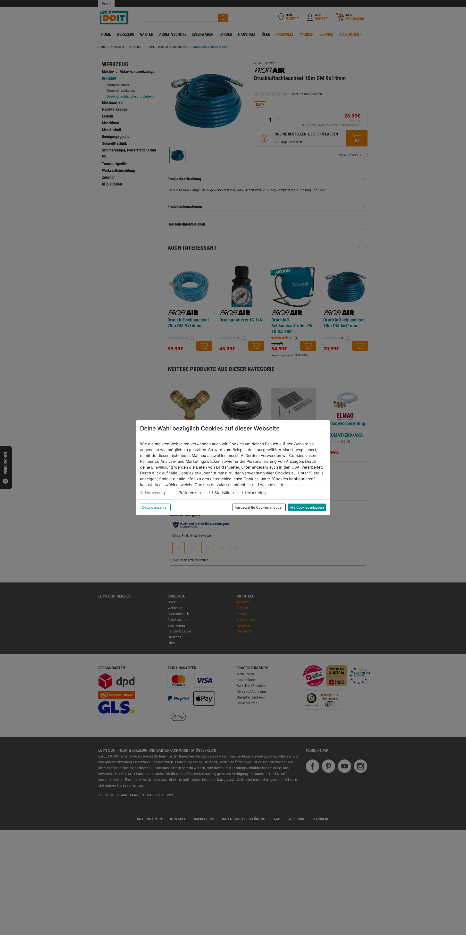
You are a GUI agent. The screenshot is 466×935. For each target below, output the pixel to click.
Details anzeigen (155, 507)
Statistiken (224, 492)
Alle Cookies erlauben (307, 507)
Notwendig (155, 492)
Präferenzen (190, 492)
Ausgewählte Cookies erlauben (259, 507)
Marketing (256, 492)
